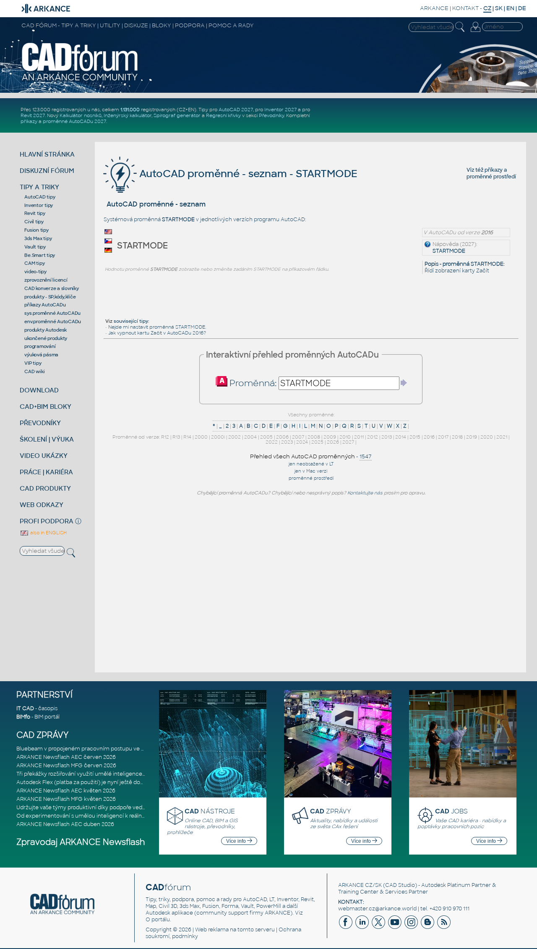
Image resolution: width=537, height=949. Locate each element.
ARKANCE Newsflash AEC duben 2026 (65, 824)
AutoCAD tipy (39, 197)
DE (522, 8)
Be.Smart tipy (39, 255)
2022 (272, 442)
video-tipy (35, 272)
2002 (234, 437)
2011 (359, 437)
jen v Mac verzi (311, 471)
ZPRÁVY (330, 811)
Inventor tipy (38, 205)
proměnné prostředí (491, 176)
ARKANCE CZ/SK (360, 885)
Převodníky (271, 115)
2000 (201, 437)
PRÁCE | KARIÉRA (46, 472)
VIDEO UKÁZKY (44, 456)
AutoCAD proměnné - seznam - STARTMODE (247, 173)
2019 (471, 437)
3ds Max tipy (38, 238)
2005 (266, 437)
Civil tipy (34, 222)
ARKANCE (434, 8)
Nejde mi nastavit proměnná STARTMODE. (157, 327)
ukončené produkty (45, 338)
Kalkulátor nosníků (81, 115)
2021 (501, 437)
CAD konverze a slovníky (51, 288)
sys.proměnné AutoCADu (52, 313)
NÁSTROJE (210, 811)
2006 (282, 437)
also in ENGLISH (48, 533)
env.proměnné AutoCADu (52, 321)
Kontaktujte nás (365, 493)
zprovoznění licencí (45, 280)
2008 (314, 437)
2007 (298, 437)
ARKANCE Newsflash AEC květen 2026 (65, 790)
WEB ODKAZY (41, 505)
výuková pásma (41, 355)
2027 (348, 442)
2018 (457, 437)
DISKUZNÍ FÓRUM (47, 171)
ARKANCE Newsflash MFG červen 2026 (66, 765)
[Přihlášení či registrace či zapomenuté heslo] (475, 32)
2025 (317, 442)
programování (39, 346)
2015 (414, 437)
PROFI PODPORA (46, 521)
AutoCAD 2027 (236, 109)
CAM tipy (34, 263)
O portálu (158, 919)
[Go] (404, 382)
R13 (176, 437)
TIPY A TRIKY (39, 187)
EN (510, 8)
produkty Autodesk (45, 330)
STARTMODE (449, 251)
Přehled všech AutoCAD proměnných (302, 456)
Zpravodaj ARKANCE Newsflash (80, 842)
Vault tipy (35, 247)
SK (499, 8)
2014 (400, 437)
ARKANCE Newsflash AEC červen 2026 (66, 757)
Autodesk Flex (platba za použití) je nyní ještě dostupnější (89, 782)
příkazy (29, 121)
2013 (386, 437)
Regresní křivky (223, 115)
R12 (165, 437)
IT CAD (25, 708)
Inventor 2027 (280, 109)
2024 (302, 442)
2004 (250, 437)
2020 (486, 437)
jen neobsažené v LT (311, 464)
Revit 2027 (33, 115)
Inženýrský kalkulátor (127, 115)
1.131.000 (130, 109)
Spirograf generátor (177, 115)
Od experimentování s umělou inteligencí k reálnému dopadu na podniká (110, 816)
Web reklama (212, 929)
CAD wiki (34, 371)
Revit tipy (34, 213)
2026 (333, 442)
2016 (429, 437)
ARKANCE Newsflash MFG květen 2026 (66, 799)
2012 (372, 437)
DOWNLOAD (39, 390)
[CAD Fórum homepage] (80, 80)
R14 (187, 437)
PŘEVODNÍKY (40, 423)
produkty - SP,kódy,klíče (50, 297)
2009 (329, 437)
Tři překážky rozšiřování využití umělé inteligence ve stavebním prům (105, 774)
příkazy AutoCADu (44, 305)
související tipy (131, 321)
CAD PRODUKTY (45, 488)
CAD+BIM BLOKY (45, 406)
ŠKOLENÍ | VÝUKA (47, 439)
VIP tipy (32, 363)
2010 (345, 437)
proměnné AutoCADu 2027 (74, 121)
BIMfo (23, 717)
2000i (218, 437)
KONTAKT (465, 8)
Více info (236, 841)
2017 (443, 437)
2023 (287, 442)
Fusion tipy (36, 230)
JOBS (451, 811)
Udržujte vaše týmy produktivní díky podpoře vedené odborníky (98, 807)
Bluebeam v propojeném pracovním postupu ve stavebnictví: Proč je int (108, 748)
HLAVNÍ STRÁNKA (47, 154)
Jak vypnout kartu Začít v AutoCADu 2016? (157, 333)
